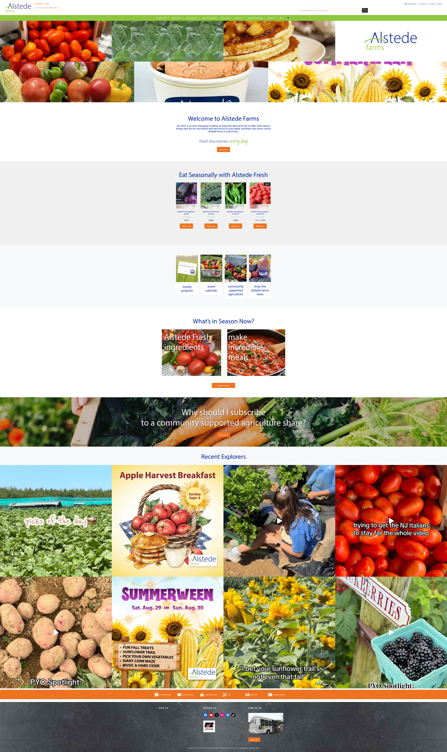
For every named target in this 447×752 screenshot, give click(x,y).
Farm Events (225, 18)
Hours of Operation (51, 8)
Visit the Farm (162, 18)
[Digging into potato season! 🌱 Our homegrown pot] (56, 632)
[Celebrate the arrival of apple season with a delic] (168, 521)
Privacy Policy (255, 748)
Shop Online (176, 18)
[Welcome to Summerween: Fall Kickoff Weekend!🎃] (168, 632)
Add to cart (186, 226)
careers (433, 4)
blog (440, 4)
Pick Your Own (191, 18)
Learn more (254, 740)
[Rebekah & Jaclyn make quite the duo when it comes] (279, 521)
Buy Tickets (412, 4)
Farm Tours (239, 18)
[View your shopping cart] (288, 18)
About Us (271, 18)
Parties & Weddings (255, 18)
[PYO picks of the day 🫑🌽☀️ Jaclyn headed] (56, 521)
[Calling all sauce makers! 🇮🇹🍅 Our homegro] (391, 521)
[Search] (365, 10)
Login (282, 18)
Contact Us (423, 4)
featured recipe (223, 385)
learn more (223, 149)
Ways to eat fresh (209, 18)
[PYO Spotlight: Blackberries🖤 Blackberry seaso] (391, 632)
